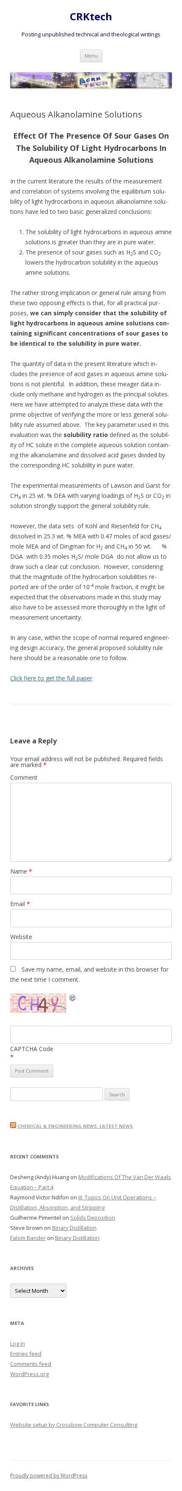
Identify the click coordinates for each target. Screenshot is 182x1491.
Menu (91, 55)
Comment (24, 777)
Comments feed (30, 1364)
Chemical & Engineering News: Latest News (75, 1126)
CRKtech (91, 16)
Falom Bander (28, 1238)
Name (21, 871)
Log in (17, 1343)
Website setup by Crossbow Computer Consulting (73, 1424)
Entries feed (25, 1353)
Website (21, 937)
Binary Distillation (74, 1228)
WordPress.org (29, 1374)
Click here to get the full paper (51, 678)
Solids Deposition (92, 1217)
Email (20, 904)
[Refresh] (72, 999)
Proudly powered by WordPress (48, 1475)
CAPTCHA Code (31, 1049)
